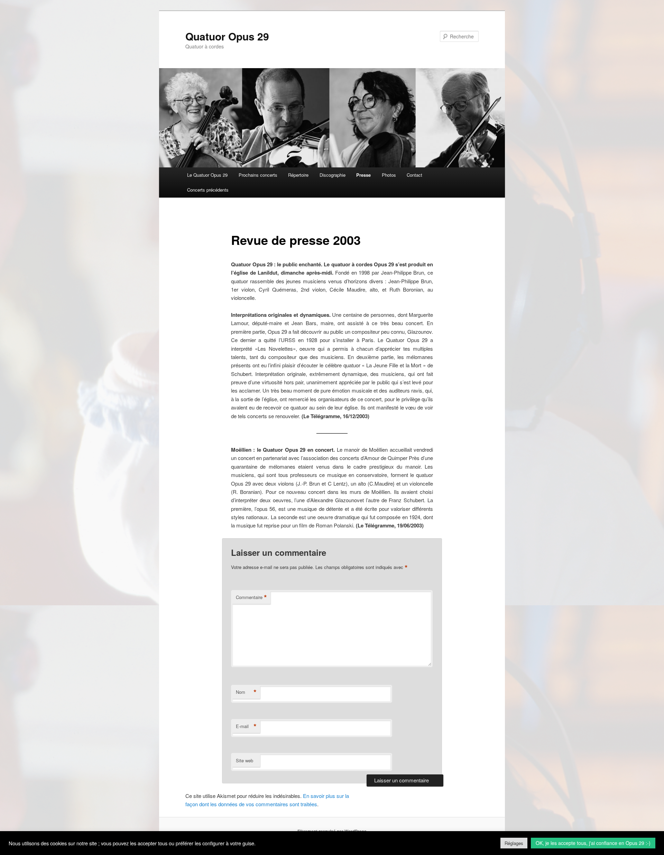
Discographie (332, 175)
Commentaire (251, 597)
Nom (246, 692)
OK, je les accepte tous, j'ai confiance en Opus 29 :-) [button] (593, 842)
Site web (244, 760)
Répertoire (298, 175)
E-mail (246, 726)
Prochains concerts (258, 175)
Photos (389, 175)
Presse (363, 175)
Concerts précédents (208, 189)
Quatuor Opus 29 (227, 36)
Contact (414, 175)
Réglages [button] (514, 843)
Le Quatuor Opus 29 (207, 175)
